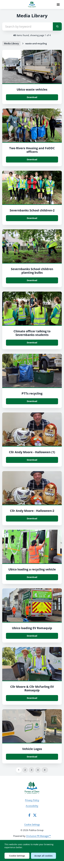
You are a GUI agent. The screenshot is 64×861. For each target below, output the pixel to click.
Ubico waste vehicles (32, 89)
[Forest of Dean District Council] (32, 788)
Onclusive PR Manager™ (38, 835)
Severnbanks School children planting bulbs (32, 271)
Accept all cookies (43, 855)
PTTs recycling (32, 393)
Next (45, 770)
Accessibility (32, 805)
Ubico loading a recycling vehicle (32, 569)
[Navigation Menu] (58, 4)
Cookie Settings (32, 824)
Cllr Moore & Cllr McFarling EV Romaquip (32, 688)
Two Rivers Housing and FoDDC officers (32, 150)
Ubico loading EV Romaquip (32, 628)
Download (32, 97)
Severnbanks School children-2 (32, 210)
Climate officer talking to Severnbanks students (32, 333)
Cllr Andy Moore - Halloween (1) (32, 452)
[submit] (57, 26)
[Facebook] (29, 815)
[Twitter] (34, 815)
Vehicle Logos (32, 749)
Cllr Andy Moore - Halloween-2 (32, 511)
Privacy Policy (32, 800)
